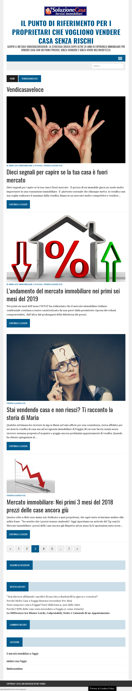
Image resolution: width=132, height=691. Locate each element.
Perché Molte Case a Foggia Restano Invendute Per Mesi (39, 600)
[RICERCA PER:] (108, 65)
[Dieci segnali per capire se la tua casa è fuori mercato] (66, 161)
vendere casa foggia (17, 661)
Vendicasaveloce (52, 165)
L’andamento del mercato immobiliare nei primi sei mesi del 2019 (63, 294)
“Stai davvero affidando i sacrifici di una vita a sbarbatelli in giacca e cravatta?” (52, 596)
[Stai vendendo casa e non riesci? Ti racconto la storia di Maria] (66, 398)
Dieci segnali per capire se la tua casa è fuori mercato (57, 175)
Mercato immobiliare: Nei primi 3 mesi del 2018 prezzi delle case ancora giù (60, 505)
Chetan (13, 689)
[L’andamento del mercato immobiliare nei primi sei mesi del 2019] (66, 280)
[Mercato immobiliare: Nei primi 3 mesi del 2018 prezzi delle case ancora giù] (31, 491)
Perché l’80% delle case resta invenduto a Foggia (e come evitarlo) (45, 609)
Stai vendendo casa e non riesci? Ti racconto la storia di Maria (60, 413)
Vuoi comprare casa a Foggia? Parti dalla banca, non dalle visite (43, 605)
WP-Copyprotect (21, 689)
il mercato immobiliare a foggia (24, 165)
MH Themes (41, 683)
